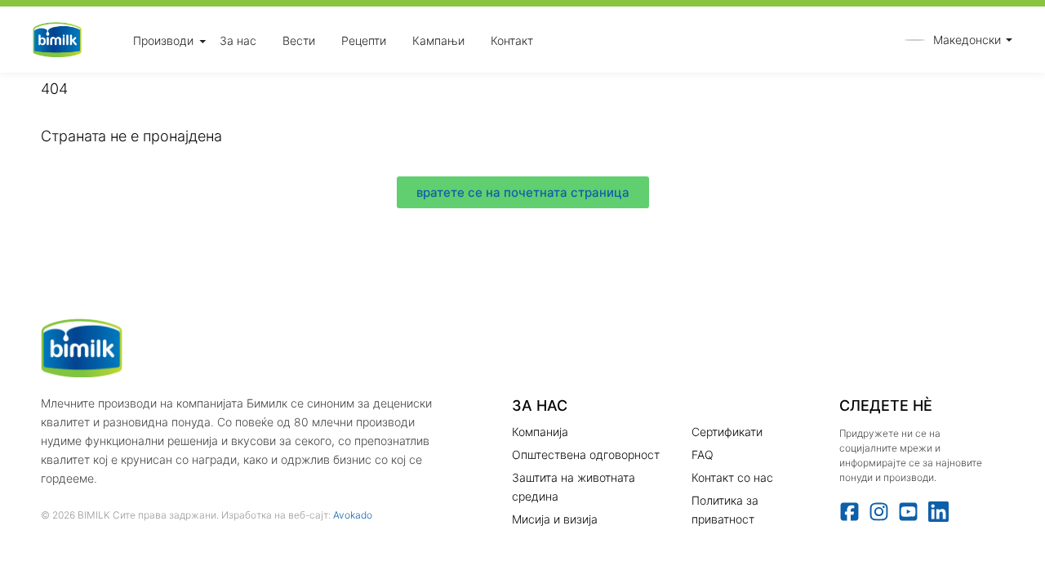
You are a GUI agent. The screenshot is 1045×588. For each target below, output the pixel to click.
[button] (954, 39)
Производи (163, 40)
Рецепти (363, 40)
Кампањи (438, 40)
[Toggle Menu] (202, 40)
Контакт (512, 40)
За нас (238, 40)
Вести (298, 40)
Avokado (352, 515)
